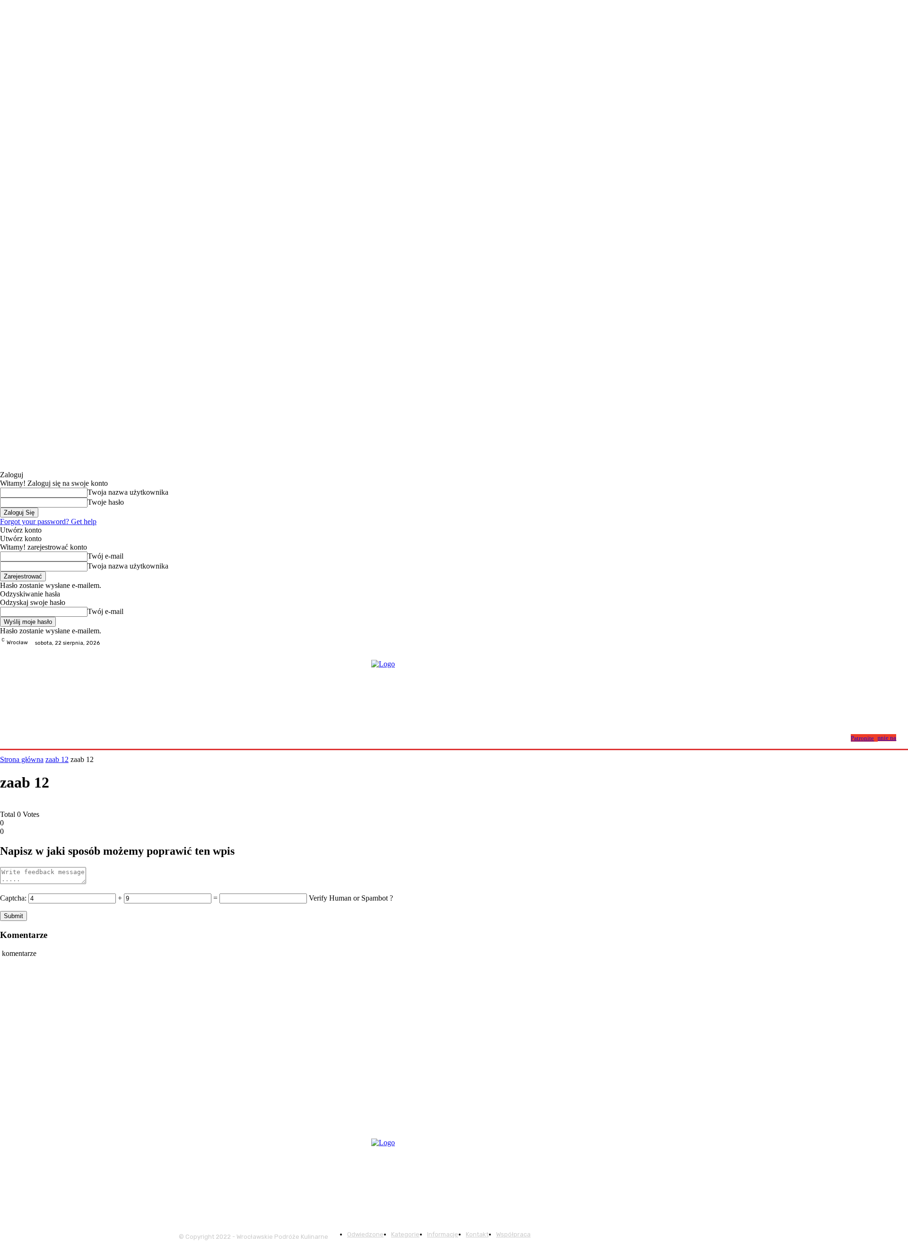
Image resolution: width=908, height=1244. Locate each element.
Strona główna (22, 759)
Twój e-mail (105, 556)
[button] (840, 737)
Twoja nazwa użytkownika (127, 492)
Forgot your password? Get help (48, 521)
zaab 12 (57, 759)
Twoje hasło (105, 502)
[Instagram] (891, 642)
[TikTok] (902, 642)
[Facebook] (879, 642)
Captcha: (13, 898)
